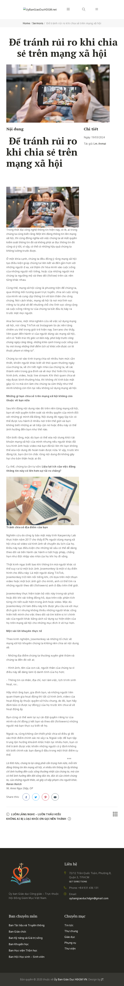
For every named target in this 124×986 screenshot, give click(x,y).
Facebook (26, 797)
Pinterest (45, 797)
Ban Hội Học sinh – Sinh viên (26, 957)
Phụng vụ (70, 942)
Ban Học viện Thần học (23, 950)
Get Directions (78, 881)
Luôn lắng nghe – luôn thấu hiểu (36, 814)
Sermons (37, 23)
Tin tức (68, 925)
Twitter (35, 797)
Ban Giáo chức (17, 931)
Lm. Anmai (99, 143)
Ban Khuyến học (19, 944)
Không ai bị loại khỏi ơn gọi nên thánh (36, 819)
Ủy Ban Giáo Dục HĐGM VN (70, 979)
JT (102, 979)
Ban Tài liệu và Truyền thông (26, 925)
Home (26, 23)
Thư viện (70, 948)
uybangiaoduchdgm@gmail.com (88, 898)
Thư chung (71, 931)
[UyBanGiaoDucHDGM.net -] (40, 9)
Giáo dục (69, 937)
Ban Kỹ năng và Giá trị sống (25, 938)
